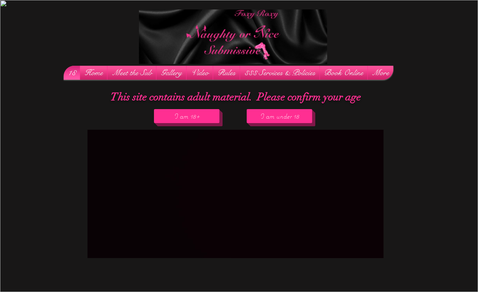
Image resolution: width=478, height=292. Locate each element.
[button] (318, 56)
